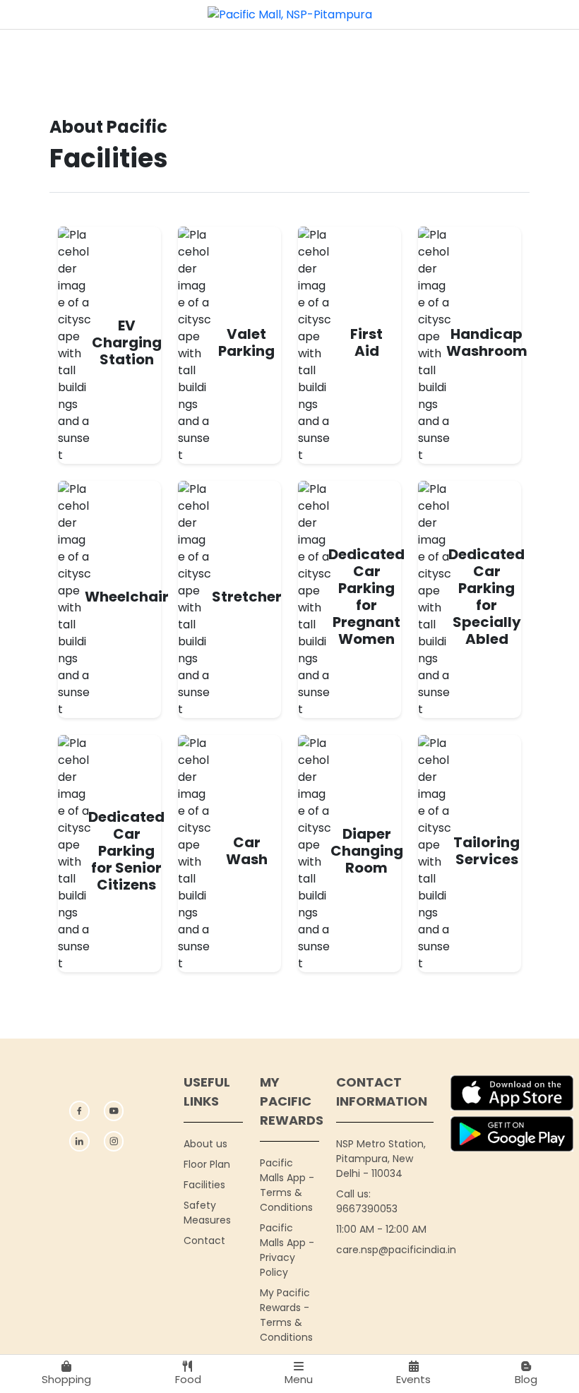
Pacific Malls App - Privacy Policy (287, 1250)
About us (205, 1144)
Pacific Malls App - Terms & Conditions (287, 1185)
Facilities (204, 1185)
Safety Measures (207, 1212)
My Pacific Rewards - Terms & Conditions (286, 1315)
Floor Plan (207, 1164)
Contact (204, 1240)
